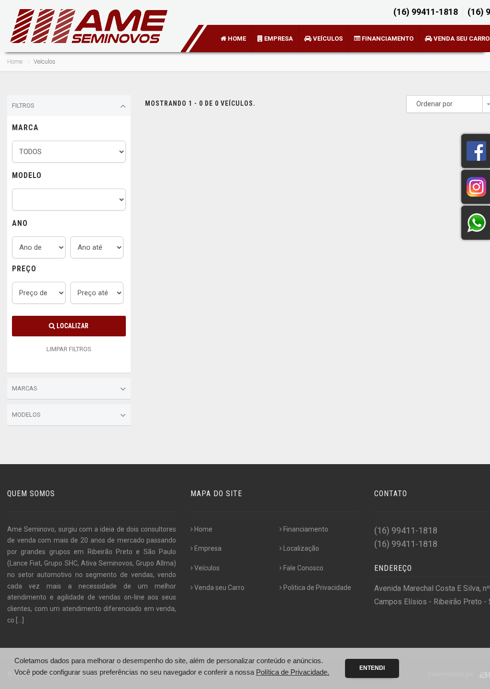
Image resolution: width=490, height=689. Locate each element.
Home (236, 38)
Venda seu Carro (219, 587)
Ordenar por (434, 104)
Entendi (372, 668)
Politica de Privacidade (317, 587)
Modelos (26, 414)
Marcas (24, 388)
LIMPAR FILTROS (68, 349)
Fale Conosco (303, 568)
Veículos (327, 38)
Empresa (278, 38)
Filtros (23, 105)
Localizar (72, 326)
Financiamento (386, 38)
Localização (301, 548)
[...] (20, 620)
